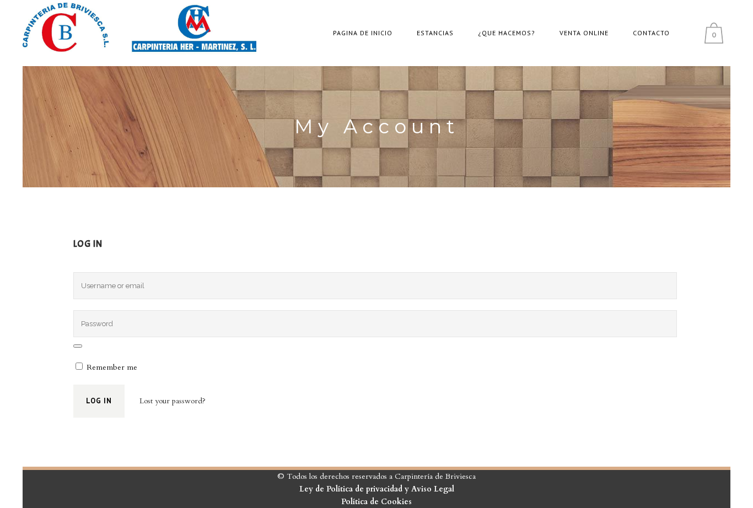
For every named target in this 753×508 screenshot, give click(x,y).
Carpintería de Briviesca (435, 476)
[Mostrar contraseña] (77, 346)
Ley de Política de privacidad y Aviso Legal (376, 489)
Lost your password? (172, 401)
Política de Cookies (376, 501)
